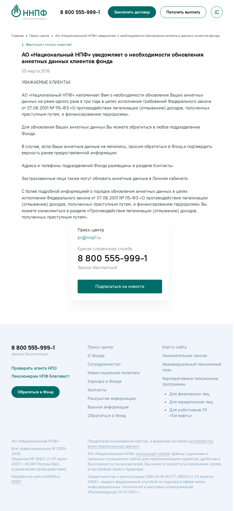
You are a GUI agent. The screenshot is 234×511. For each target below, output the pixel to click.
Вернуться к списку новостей (49, 45)
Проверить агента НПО (34, 368)
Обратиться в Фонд (35, 392)
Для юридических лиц (191, 401)
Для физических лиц (189, 393)
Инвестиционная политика (114, 372)
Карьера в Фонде (105, 381)
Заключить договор (132, 12)
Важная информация (108, 406)
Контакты (97, 389)
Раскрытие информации (112, 398)
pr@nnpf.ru (89, 237)
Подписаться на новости (119, 286)
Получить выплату (183, 12)
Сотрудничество (104, 364)
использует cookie (153, 453)
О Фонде (96, 355)
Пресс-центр (100, 346)
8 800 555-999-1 (112, 258)
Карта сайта (174, 346)
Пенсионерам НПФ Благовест (40, 376)
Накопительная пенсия (184, 355)
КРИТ (16, 481)
